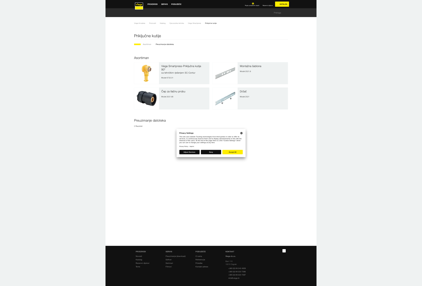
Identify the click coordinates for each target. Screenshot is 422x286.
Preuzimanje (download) (176, 256)
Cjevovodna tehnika (176, 23)
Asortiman (147, 44)
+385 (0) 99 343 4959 (237, 268)
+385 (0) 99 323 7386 (237, 271)
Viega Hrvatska (139, 23)
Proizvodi (152, 23)
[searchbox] (209, 12)
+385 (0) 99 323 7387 (237, 275)
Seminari (169, 263)
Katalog (163, 23)
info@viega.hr (234, 278)
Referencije (200, 259)
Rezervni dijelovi (142, 263)
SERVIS (169, 251)
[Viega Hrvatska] (139, 4)
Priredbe (199, 263)
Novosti (139, 256)
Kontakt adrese (202, 267)
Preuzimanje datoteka (165, 44)
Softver (169, 259)
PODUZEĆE (201, 251)
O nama (199, 256)
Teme (138, 267)
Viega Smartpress (194, 23)
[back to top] (284, 250)
